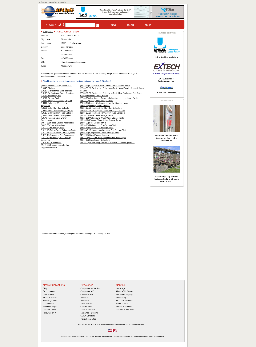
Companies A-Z (87, 291)
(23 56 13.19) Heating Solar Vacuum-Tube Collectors (102, 113)
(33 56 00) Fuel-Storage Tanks (93, 123)
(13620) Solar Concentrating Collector (57, 110)
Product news (49, 291)
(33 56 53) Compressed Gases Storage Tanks (99, 133)
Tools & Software (87, 310)
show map (76, 43)
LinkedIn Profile (49, 310)
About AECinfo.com (124, 291)
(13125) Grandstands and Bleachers (56, 91)
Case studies (48, 294)
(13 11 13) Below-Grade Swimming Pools (58, 130)
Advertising (121, 297)
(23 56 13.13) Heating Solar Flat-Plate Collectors (101, 108)
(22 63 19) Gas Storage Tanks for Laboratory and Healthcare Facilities (110, 98)
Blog (45, 288)
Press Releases (50, 297)
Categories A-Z (86, 294)
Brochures (84, 300)
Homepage (120, 288)
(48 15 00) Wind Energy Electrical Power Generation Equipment (107, 142)
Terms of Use (122, 304)
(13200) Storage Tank (50, 98)
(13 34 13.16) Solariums (51, 142)
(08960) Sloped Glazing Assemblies (56, 86)
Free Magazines (50, 300)
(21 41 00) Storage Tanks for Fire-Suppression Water (55, 146)
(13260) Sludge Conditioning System (56, 100)
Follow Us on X (49, 313)
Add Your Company (124, 294)
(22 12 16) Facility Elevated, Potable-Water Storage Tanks (105, 86)
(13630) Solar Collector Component (56, 115)
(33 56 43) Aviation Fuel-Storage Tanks (96, 128)
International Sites (88, 319)
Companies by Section (90, 288)
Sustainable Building (89, 313)
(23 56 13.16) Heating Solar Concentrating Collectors (102, 110)
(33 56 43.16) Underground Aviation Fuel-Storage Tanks (104, 130)
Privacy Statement (124, 306)
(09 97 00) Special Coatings (53, 125)
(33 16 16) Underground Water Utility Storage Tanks (102, 118)
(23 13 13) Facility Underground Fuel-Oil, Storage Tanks (104, 103)
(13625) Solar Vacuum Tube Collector (57, 113)
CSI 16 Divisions (87, 316)
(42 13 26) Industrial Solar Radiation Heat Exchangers (103, 138)
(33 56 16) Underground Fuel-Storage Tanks (98, 125)
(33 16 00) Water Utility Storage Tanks (96, 115)
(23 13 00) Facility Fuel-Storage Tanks (96, 100)
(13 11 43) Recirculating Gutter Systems (58, 133)
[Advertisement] (66, 209)
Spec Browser (86, 304)
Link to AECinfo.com (125, 310)
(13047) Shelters (48, 88)
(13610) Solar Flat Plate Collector (55, 108)
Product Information (124, 300)
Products (84, 297)
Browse (130, 25)
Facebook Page (49, 306)
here (108, 81)
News (113, 25)
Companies (48, 32)
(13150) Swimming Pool (51, 96)
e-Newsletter (48, 304)
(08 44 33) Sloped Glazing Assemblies (57, 123)
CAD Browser (86, 306)
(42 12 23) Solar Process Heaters (94, 135)
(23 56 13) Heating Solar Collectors (95, 106)
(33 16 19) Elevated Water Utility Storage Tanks (100, 120)
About (148, 25)
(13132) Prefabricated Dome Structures (58, 93)
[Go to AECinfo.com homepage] (57, 17)
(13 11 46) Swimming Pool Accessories (58, 135)
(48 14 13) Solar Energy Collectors (95, 140)
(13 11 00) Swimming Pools (52, 128)
